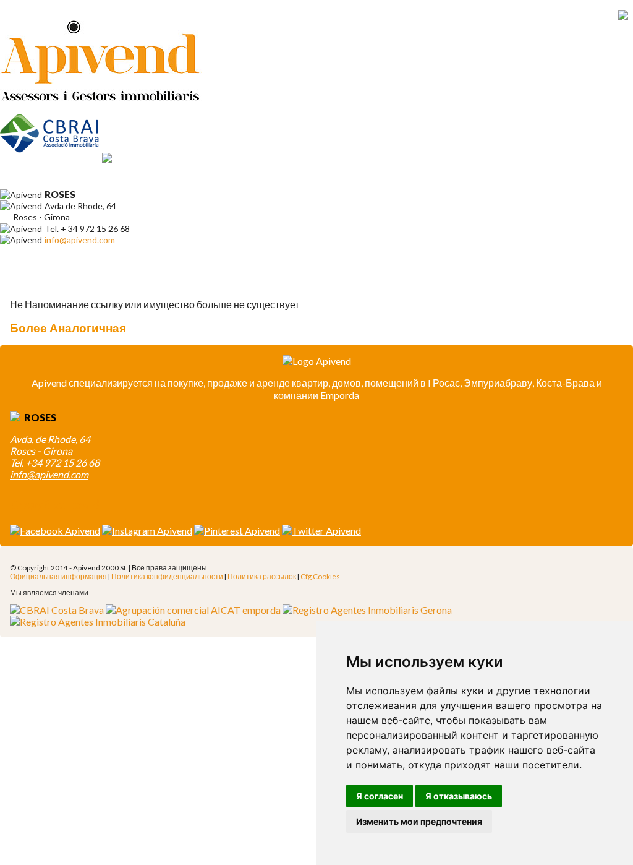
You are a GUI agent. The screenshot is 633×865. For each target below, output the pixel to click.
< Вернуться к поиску (67, 281)
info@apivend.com (80, 240)
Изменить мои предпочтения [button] (419, 821)
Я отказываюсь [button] (458, 796)
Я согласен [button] (379, 796)
